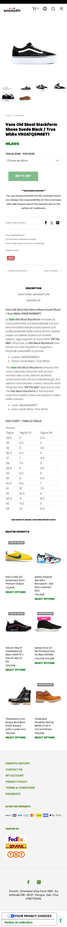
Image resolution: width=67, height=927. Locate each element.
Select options (15, 592)
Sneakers (19, 115)
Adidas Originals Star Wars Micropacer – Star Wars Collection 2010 (44, 583)
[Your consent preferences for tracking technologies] (60, 920)
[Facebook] (47, 223)
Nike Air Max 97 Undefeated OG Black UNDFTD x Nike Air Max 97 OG (14, 654)
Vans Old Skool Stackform (30, 243)
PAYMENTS (13, 794)
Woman (32, 239)
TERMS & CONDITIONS (20, 787)
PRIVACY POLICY (16, 781)
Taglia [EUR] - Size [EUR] (20, 154)
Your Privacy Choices (33, 916)
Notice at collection (19, 922)
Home (8, 115)
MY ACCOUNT (15, 775)
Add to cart (23, 176)
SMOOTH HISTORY (18, 763)
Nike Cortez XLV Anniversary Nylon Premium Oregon (15, 580)
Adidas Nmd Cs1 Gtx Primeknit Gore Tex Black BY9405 (45, 651)
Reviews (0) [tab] (33, 301)
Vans (14, 243)
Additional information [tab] (33, 295)
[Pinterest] (58, 223)
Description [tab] (33, 288)
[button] (35, 8)
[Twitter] (53, 223)
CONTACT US (14, 769)
